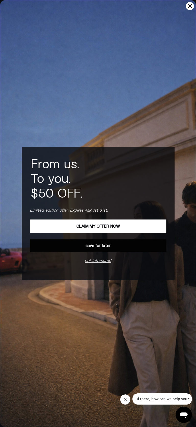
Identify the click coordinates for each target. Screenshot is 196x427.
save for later (98, 245)
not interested (98, 260)
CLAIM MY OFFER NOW (98, 226)
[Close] (190, 6)
